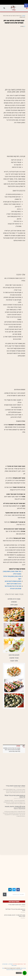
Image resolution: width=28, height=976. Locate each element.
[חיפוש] (4, 894)
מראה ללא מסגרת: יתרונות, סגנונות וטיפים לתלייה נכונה (15, 807)
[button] (26, 5)
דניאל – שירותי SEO (22, 964)
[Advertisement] (14, 43)
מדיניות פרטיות (9, 969)
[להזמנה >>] (25, 973)
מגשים (23, 15)
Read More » (23, 906)
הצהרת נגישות (23, 968)
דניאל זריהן (15, 964)
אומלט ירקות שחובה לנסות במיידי (15, 786)
